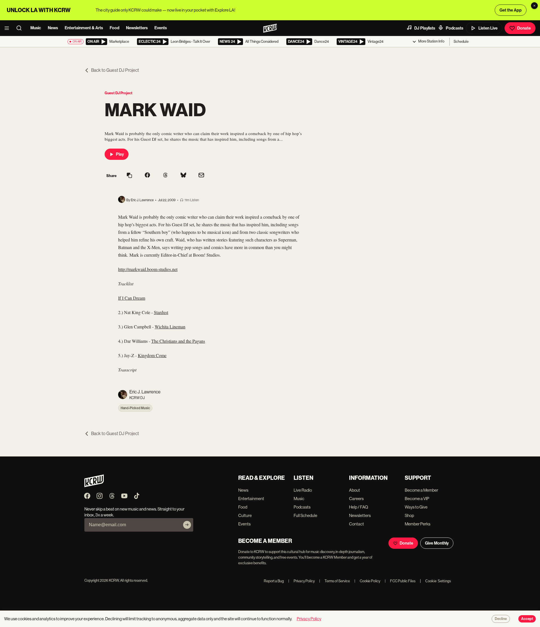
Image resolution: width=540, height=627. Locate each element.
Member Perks (417, 523)
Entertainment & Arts (84, 27)
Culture (245, 515)
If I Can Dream (131, 298)
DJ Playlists (424, 28)
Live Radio (303, 490)
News (53, 27)
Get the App (511, 10)
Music (35, 27)
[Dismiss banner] (534, 5)
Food (114, 27)
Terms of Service (334, 581)
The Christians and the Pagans (178, 341)
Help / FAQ (358, 507)
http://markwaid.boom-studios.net (147, 269)
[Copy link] (129, 176)
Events (160, 27)
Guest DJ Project (118, 93)
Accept (527, 619)
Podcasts (454, 28)
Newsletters (137, 27)
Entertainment (251, 498)
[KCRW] (94, 485)
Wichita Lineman (170, 327)
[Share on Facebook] (147, 175)
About (354, 490)
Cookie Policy (367, 581)
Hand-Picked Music (135, 408)
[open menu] (8, 28)
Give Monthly (437, 543)
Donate (524, 28)
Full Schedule (305, 515)
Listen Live (488, 28)
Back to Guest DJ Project (115, 70)
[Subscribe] (187, 525)
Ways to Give (416, 507)
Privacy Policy (301, 581)
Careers (356, 498)
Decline (501, 619)
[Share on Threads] (165, 175)
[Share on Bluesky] (183, 175)
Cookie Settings (438, 581)
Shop (409, 515)
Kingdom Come (152, 355)
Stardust (161, 312)
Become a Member (421, 490)
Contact (356, 523)
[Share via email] (201, 176)
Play (120, 154)
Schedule (461, 41)
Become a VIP (417, 498)
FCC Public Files (400, 581)
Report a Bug (274, 581)
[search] (21, 28)
